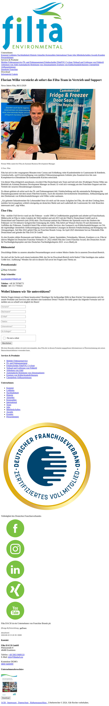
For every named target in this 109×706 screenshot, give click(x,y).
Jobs (74, 55)
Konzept (5, 55)
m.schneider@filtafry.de (11, 279)
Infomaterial (6, 74)
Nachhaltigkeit (23, 55)
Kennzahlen (51, 55)
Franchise (14, 69)
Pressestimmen (7, 57)
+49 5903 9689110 (16, 655)
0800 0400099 (7, 664)
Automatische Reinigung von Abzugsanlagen (37, 65)
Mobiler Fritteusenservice (12, 62)
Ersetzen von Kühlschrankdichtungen (73, 65)
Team (69, 55)
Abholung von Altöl (9, 65)
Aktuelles (41, 55)
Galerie (15, 74)
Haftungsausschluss (39, 702)
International (61, 55)
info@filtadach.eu (15, 657)
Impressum (12, 702)
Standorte (5, 69)
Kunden (101, 55)
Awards (94, 55)
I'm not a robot (13, 338)
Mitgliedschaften (84, 55)
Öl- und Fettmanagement (33, 62)
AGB (4, 702)
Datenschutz (24, 702)
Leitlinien (13, 55)
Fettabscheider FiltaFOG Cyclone (58, 62)
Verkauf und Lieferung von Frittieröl (88, 62)
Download (6, 698)
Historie (33, 55)
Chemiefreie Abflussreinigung (19, 377)
